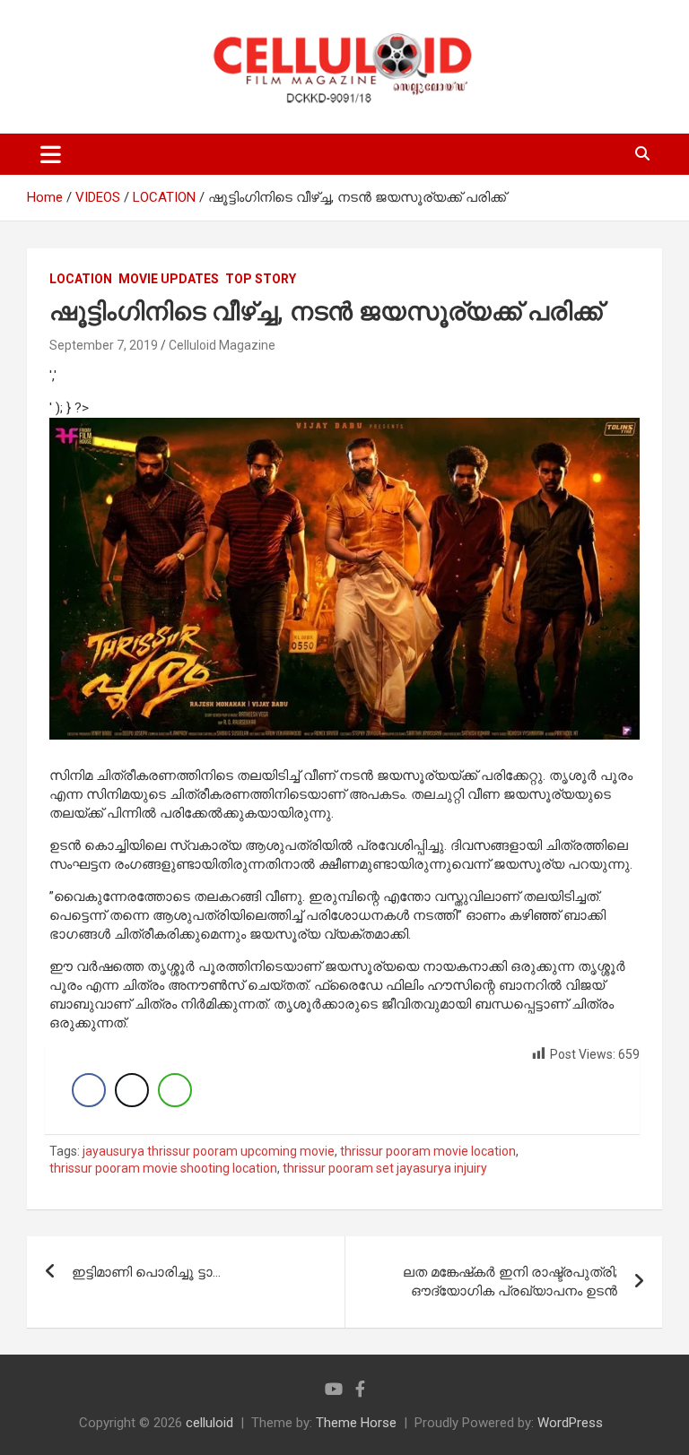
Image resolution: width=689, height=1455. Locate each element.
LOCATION (80, 279)
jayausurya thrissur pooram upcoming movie (209, 1151)
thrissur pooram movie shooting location (163, 1168)
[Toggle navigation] (50, 154)
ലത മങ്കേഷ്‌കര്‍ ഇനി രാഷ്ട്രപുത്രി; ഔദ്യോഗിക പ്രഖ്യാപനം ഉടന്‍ (510, 1281)
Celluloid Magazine (222, 345)
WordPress (570, 1423)
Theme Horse (356, 1423)
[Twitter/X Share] (132, 1090)
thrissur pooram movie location (428, 1151)
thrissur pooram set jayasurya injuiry (385, 1168)
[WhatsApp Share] (175, 1090)
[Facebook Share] (89, 1090)
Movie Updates (168, 279)
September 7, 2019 (103, 345)
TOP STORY (260, 279)
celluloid (209, 1423)
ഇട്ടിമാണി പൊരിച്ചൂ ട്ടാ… (146, 1272)
